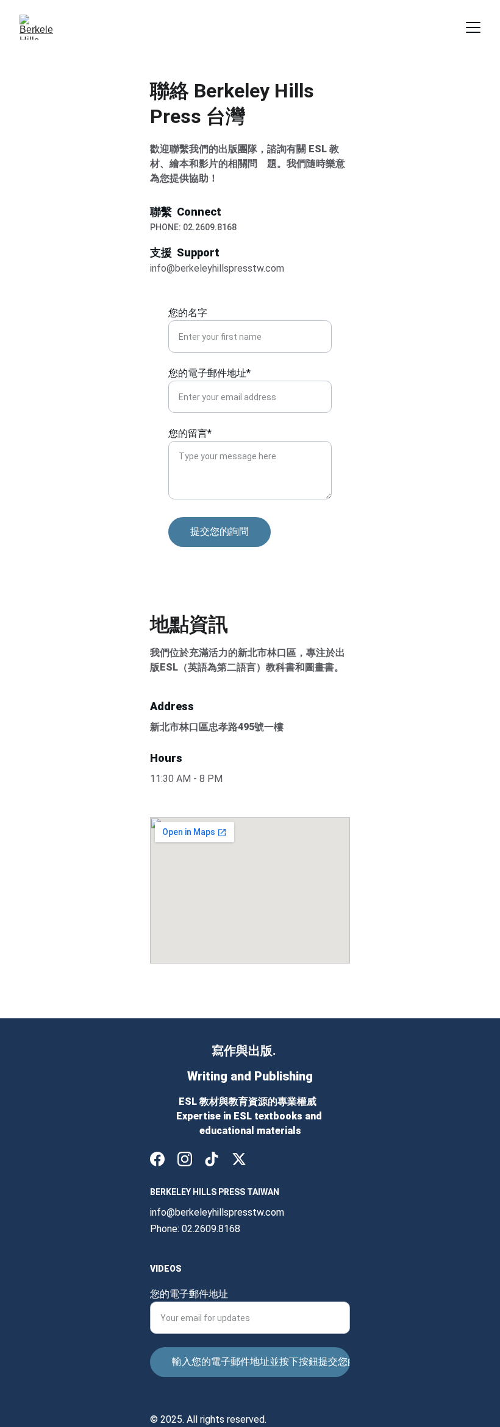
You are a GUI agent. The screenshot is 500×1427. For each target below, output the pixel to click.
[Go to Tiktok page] (211, 1159)
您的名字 (187, 313)
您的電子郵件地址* (209, 373)
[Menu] (473, 27)
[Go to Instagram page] (184, 1159)
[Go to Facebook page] (157, 1159)
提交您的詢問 (219, 531)
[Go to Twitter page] (239, 1159)
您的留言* (190, 433)
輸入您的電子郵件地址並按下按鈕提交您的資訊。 (261, 1361)
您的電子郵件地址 (189, 1294)
